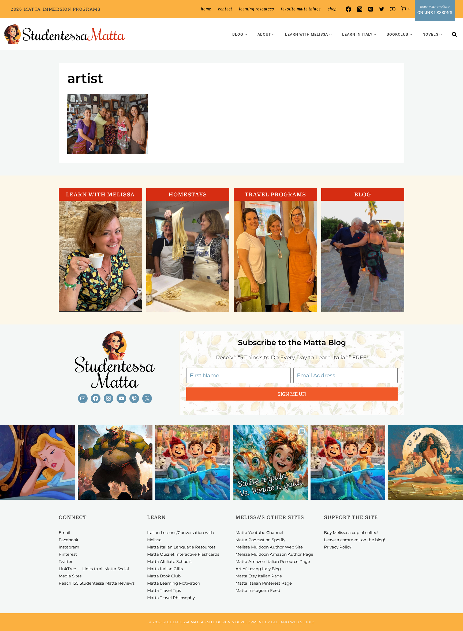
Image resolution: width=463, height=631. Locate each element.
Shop (332, 9)
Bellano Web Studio (293, 622)
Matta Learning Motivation (173, 583)
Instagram (69, 547)
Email (64, 532)
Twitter (66, 561)
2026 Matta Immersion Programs (55, 9)
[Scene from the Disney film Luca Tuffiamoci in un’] (192, 462)
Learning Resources (256, 9)
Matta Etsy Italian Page (259, 575)
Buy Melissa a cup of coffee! (351, 532)
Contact (225, 9)
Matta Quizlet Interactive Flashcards (183, 554)
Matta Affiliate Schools (169, 561)
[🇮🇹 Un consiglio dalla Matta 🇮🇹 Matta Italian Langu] (270, 462)
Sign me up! (292, 394)
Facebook (68, 539)
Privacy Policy (337, 547)
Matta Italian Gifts (165, 568)
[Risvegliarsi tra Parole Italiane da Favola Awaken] (37, 462)
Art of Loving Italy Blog (258, 568)
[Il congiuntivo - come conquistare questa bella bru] (115, 462)
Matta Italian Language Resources (181, 547)
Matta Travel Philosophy (171, 597)
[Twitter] (381, 9)
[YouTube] (392, 9)
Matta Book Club (164, 575)
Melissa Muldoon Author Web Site (269, 547)
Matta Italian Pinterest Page (264, 583)
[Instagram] (359, 9)
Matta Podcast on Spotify (260, 539)
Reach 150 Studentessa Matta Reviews (97, 583)
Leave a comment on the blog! (354, 539)
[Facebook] (348, 9)
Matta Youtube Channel (259, 532)
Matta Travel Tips (164, 590)
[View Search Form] (454, 34)
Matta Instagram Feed (258, 590)
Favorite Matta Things (301, 9)
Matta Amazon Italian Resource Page (273, 561)
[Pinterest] (370, 9)
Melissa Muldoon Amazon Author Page (274, 554)
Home (206, 9)
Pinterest (68, 554)
